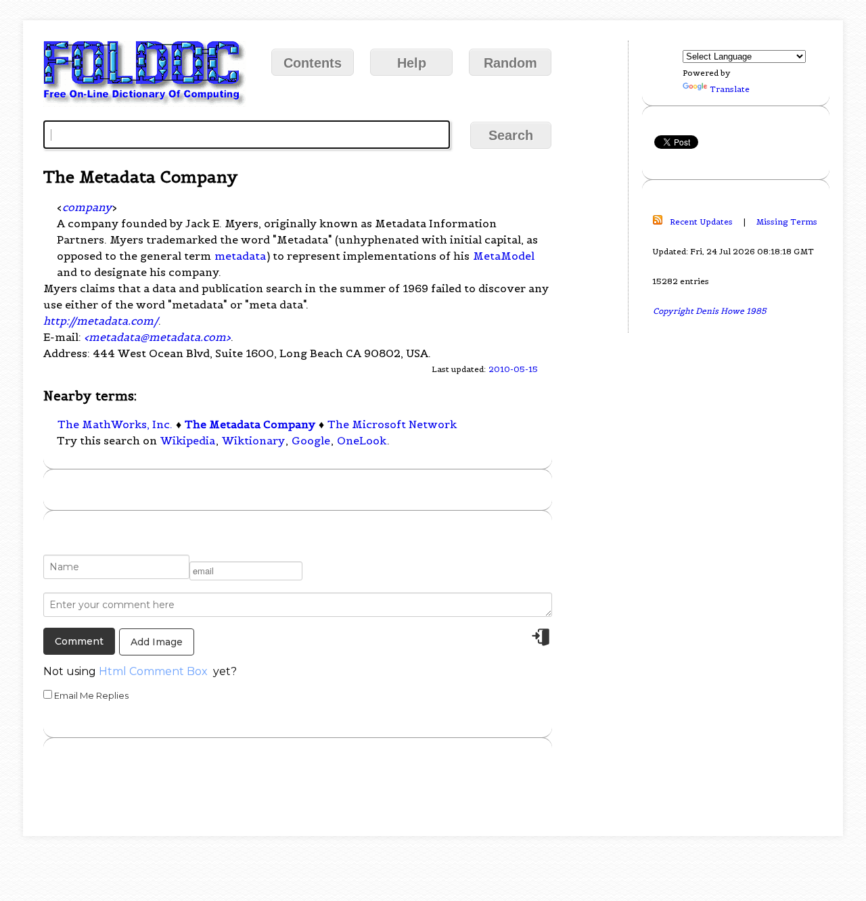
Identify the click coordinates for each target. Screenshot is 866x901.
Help (411, 62)
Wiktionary (253, 440)
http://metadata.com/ (100, 320)
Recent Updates (701, 221)
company (87, 207)
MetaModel (503, 255)
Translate (730, 89)
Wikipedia (187, 440)
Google (311, 440)
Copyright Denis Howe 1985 (710, 311)
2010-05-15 (513, 369)
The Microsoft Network (392, 424)
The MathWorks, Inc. (115, 424)
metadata (240, 255)
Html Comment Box (153, 671)
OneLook (361, 440)
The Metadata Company (250, 424)
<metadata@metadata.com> (157, 337)
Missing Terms (786, 221)
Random (510, 62)
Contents (312, 62)
